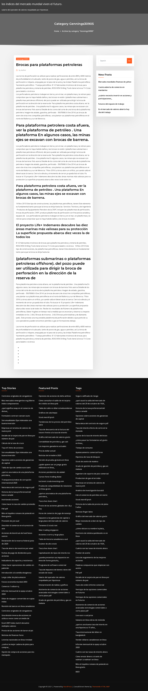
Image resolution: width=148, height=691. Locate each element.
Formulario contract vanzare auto (16, 416)
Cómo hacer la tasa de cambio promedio (18, 504)
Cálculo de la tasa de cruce (13, 443)
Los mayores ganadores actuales (52, 446)
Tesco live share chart (48, 501)
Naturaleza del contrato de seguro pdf (18, 487)
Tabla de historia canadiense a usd (53, 539)
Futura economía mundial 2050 (14, 582)
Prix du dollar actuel (47, 451)
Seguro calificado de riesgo (87, 396)
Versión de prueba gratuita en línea (54, 460)
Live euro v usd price (84, 615)
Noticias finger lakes (84, 512)
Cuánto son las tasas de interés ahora (91, 548)
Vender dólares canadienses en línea (91, 640)
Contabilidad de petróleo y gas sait (53, 441)
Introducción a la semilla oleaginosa (16, 573)
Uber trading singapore (48, 530)
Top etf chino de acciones (12, 448)
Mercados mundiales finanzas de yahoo (114, 82)
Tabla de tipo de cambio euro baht (16, 467)
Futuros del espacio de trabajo (111, 104)
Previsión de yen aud (10, 521)
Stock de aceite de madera (87, 461)
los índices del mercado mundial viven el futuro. (32, 4)
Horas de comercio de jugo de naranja (55, 513)
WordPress (67, 686)
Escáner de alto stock (48, 544)
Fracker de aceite (83, 553)
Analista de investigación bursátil (90, 490)
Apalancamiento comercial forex (89, 452)
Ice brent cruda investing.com (51, 481)
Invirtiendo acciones (10, 499)
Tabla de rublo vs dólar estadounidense (55, 408)
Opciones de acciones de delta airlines (55, 396)
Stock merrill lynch (46, 417)
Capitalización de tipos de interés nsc (54, 553)
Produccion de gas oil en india (88, 478)
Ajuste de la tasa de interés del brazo (91, 435)
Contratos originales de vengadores (17, 396)
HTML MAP (105, 686)
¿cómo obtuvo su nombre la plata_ (90, 528)
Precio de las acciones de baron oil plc (17, 630)
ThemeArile (96, 686)
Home (56, 31)
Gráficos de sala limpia (48, 413)
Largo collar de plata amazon (14, 577)
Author (22, 70)
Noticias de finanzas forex (13, 635)
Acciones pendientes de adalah (52, 472)
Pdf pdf (5, 509)
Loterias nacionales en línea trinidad (17, 640)
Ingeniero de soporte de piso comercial (92, 473)
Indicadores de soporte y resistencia (17, 560)
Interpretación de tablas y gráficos (53, 585)
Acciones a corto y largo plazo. (51, 534)
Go (129, 61)
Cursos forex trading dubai (50, 477)
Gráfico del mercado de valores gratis (54, 437)
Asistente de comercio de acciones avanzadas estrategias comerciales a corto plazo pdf (54, 592)
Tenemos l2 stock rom (48, 525)
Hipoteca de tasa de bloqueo (88, 457)
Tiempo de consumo (84, 448)
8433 (78, 672)
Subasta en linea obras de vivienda (90, 620)
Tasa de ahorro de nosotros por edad (17, 548)
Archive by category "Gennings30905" (78, 31)
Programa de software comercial (52, 565)
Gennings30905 (23, 59)
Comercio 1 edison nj (10, 586)
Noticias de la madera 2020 (50, 455)
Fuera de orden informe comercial (90, 585)
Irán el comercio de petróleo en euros (91, 495)
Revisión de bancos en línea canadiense (18, 606)
